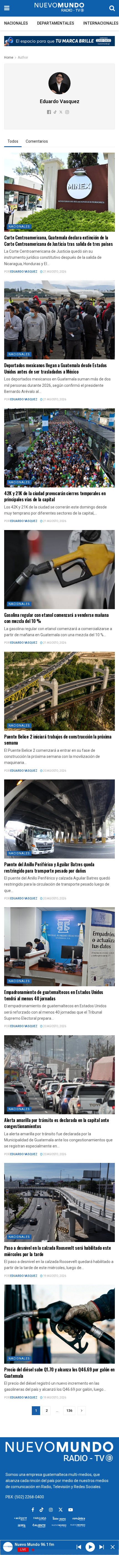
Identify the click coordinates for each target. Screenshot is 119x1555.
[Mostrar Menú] (6, 8)
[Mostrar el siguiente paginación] (81, 1410)
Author (23, 57)
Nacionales (16, 23)
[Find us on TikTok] (41, 1510)
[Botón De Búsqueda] (112, 8)
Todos (12, 141)
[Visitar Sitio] (59, 8)
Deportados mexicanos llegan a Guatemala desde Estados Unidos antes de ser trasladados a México (55, 368)
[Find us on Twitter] (60, 1510)
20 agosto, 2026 (54, 771)
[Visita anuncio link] (59, 45)
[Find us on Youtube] (70, 1510)
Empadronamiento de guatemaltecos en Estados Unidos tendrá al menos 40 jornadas (53, 995)
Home (8, 57)
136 (69, 1410)
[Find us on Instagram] (51, 1510)
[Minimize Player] (112, 1547)
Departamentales (55, 23)
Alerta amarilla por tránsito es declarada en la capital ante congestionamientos (56, 1123)
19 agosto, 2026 (54, 1276)
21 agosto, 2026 (54, 272)
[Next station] (78, 1547)
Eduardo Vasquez (23, 272)
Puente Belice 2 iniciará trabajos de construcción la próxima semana (58, 739)
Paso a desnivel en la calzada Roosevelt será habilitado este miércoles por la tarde (57, 1250)
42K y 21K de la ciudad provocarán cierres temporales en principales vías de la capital (54, 496)
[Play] (90, 1547)
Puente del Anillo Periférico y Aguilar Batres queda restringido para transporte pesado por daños (49, 867)
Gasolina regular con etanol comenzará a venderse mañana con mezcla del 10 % (56, 618)
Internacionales (100, 23)
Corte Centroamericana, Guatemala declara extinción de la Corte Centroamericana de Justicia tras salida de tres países (58, 240)
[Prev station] (101, 1547)
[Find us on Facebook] (33, 1510)
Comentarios (37, 141)
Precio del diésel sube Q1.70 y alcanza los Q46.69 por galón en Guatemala (59, 1372)
